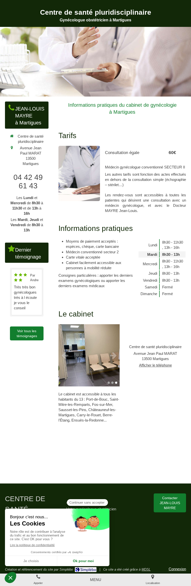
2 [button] (112, 382)
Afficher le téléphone (155, 365)
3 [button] (116, 382)
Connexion (177, 569)
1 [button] (108, 382)
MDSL (146, 569)
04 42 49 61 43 (28, 181)
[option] (89, 355)
